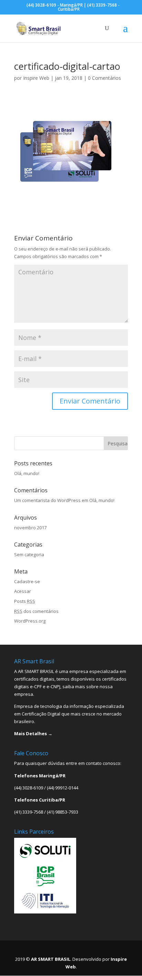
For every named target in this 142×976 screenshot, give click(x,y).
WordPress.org (29, 621)
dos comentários (36, 611)
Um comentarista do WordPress (47, 500)
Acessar (22, 591)
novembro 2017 (30, 527)
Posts (24, 601)
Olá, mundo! (26, 473)
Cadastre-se (27, 581)
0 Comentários (104, 78)
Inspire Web (36, 78)
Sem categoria (29, 554)
